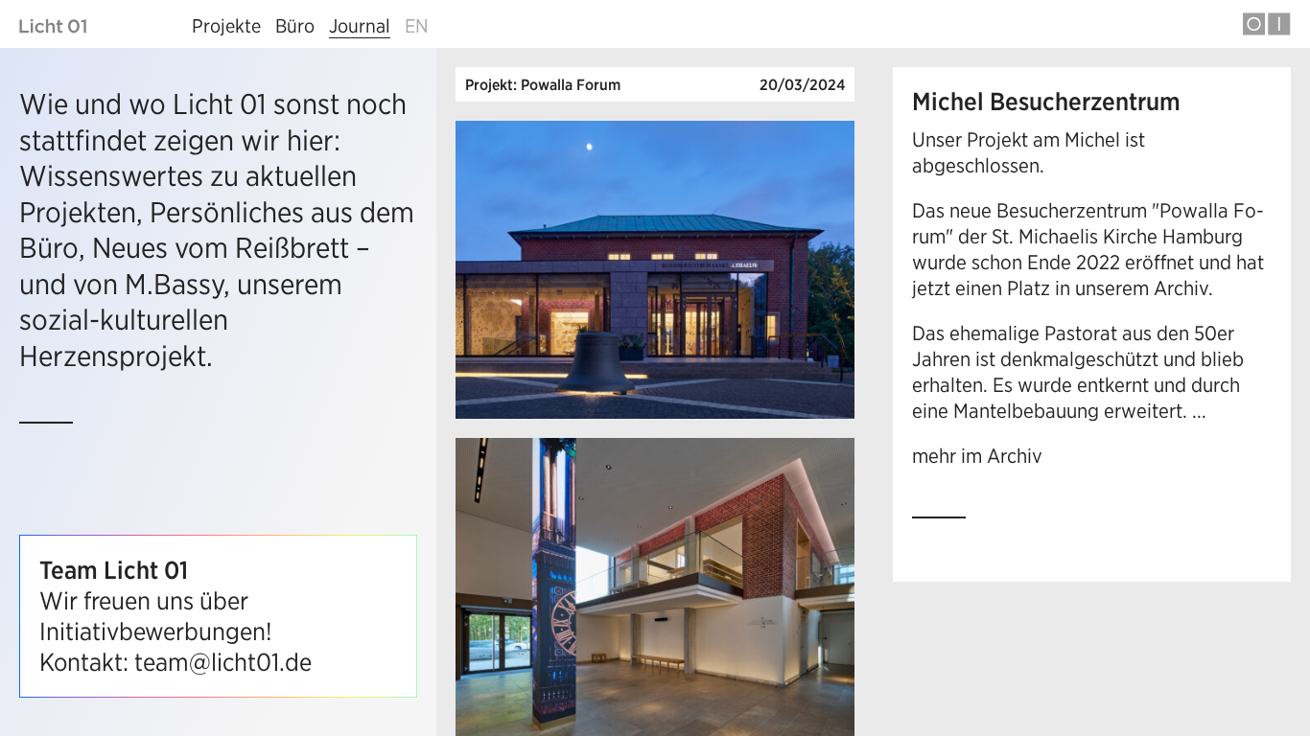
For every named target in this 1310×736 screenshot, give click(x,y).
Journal (359, 25)
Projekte (226, 25)
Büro (295, 25)
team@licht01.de (223, 662)
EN (417, 25)
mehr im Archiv (977, 456)
